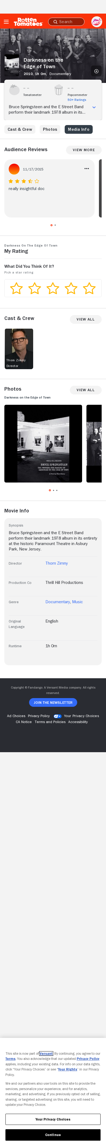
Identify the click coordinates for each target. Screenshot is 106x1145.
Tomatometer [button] (32, 95)
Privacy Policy (88, 1058)
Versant (46, 1053)
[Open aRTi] (97, 22)
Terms (10, 1058)
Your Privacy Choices (81, 716)
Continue (53, 1135)
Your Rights (67, 1069)
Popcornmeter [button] (77, 95)
